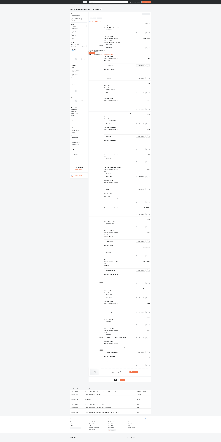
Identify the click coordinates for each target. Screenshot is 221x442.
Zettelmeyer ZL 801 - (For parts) (111, 274)
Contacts (71, 425)
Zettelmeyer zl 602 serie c (109, 69)
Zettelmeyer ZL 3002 (108, 98)
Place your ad (133, 371)
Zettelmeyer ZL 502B (108, 22)
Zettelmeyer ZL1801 (108, 287)
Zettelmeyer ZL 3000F (75, 394)
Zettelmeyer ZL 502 (74, 396)
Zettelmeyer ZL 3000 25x (109, 356)
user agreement (110, 54)
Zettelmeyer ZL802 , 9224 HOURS (111, 82)
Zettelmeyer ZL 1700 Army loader (111, 328)
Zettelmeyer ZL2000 (108, 56)
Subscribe (92, 53)
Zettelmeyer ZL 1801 (74, 404)
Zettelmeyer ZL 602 (108, 36)
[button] (146, 33)
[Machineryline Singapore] (76, 2)
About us (71, 421)
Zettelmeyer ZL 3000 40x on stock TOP (112, 167)
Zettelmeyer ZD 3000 (74, 399)
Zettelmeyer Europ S (108, 259)
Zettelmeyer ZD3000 (108, 316)
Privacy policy (91, 423)
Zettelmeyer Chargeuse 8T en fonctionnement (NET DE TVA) (117, 113)
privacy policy (103, 54)
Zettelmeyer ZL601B (108, 218)
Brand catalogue (92, 429)
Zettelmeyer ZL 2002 (108, 245)
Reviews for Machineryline (94, 427)
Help (71, 423)
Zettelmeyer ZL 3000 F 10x (110, 127)
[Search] (90, 2)
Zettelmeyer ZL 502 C (109, 301)
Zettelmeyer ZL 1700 (74, 402)
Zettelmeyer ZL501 (108, 193)
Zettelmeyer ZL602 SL (109, 230)
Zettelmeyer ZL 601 (74, 412)
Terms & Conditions (92, 421)
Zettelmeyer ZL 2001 (108, 180)
